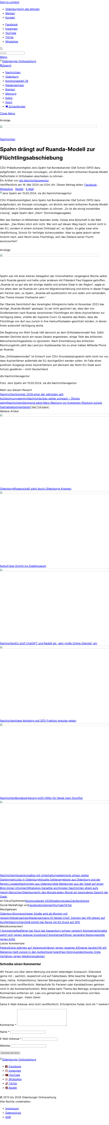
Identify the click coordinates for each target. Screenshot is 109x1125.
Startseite (6, 407)
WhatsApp (11, 41)
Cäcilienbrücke (79, 900)
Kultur (9, 98)
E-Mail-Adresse (11, 1038)
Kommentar (8, 1025)
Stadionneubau (60, 900)
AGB (8, 1117)
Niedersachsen (14, 85)
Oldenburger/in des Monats (22, 9)
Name (4, 1031)
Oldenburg (11, 76)
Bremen (10, 89)
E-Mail (30, 189)
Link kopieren (43, 407)
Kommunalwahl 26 (16, 81)
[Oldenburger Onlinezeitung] (18, 1059)
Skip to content (9, 2)
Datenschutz (13, 1112)
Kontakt (10, 17)
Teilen (34, 407)
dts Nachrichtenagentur (34, 180)
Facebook (11, 24)
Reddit (19, 189)
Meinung (10, 93)
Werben (10, 13)
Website (5, 1045)
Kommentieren (21, 407)
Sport (8, 102)
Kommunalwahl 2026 (38, 900)
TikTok (9, 37)
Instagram (11, 28)
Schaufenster (17, 106)
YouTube (10, 33)
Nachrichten (13, 72)
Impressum (12, 1108)
